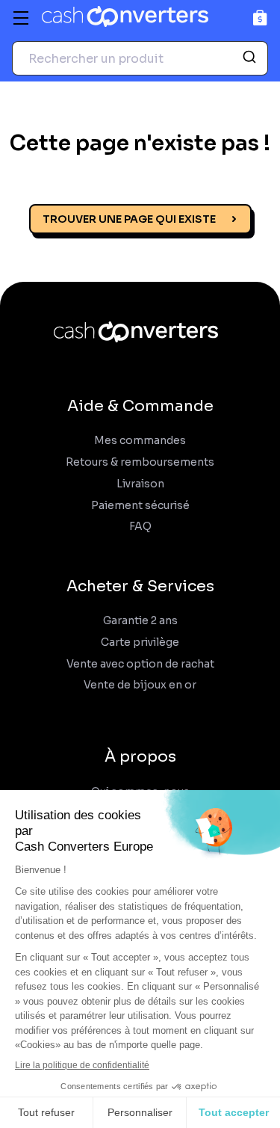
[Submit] (251, 58)
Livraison (140, 484)
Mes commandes (140, 440)
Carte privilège (140, 642)
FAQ (140, 526)
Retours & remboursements (140, 462)
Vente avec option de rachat (140, 664)
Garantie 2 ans (140, 620)
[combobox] (140, 58)
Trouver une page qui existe (129, 219)
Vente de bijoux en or (140, 685)
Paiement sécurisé (140, 505)
